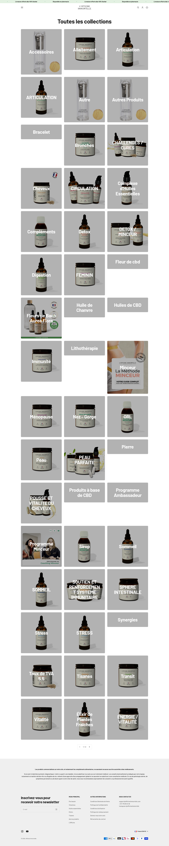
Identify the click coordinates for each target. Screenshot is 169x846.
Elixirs (71, 812)
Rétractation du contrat (98, 819)
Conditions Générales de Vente (100, 801)
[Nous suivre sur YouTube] (27, 831)
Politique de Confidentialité (99, 805)
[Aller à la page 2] (89, 746)
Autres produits (74, 819)
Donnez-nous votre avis (97, 815)
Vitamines (72, 805)
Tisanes (71, 815)
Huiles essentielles (75, 808)
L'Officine (72, 822)
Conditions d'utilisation (97, 808)
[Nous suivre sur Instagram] (22, 831)
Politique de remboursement (99, 812)
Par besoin (72, 801)
